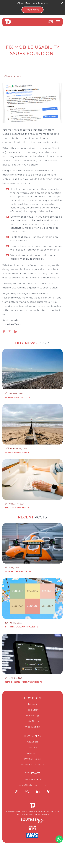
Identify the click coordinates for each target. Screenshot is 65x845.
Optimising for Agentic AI (23, 681)
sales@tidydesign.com (32, 785)
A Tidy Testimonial (18, 571)
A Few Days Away (17, 452)
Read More (32, 9)
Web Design (32, 726)
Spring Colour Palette (21, 626)
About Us (32, 741)
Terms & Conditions (32, 764)
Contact (32, 747)
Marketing (32, 715)
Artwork (32, 704)
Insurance (33, 753)
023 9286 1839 (32, 779)
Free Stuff (32, 709)
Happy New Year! (17, 507)
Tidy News (32, 721)
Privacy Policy (32, 758)
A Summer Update (17, 397)
